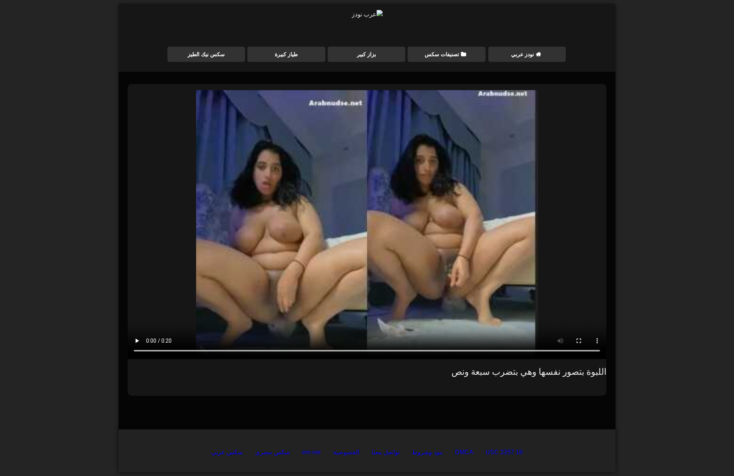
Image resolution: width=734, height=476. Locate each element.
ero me (311, 452)
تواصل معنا (385, 452)
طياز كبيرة (286, 54)
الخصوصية (346, 452)
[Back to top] (710, 453)
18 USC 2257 (504, 452)
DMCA (464, 452)
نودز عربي (522, 54)
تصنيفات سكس (442, 54)
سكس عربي (227, 452)
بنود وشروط (427, 452)
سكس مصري (272, 452)
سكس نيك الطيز (206, 54)
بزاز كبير (366, 54)
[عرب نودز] (367, 14)
